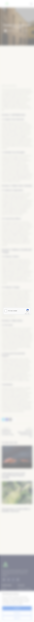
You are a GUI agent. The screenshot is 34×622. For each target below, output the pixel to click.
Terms (28, 313)
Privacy (26, 313)
